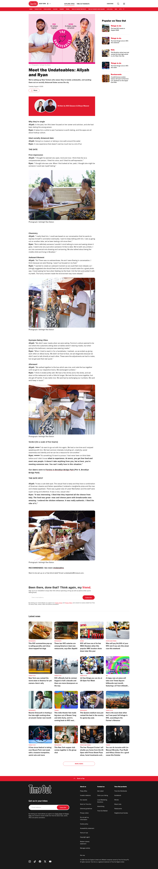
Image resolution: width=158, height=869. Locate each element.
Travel (67, 9)
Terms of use (84, 833)
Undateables (58, 568)
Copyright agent (85, 837)
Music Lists (117, 804)
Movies (116, 800)
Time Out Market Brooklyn (79, 9)
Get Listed (100, 791)
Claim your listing (102, 795)
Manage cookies (85, 848)
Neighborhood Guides (121, 813)
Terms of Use (58, 603)
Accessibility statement (87, 828)
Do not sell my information (84, 818)
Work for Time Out (85, 804)
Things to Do (38, 9)
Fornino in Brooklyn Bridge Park (60, 470)
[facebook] (40, 861)
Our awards (83, 800)
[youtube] (50, 861)
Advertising (100, 806)
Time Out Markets (83, 4)
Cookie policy (84, 824)
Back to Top (80, 778)
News (30, 9)
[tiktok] (35, 861)
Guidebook (117, 795)
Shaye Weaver (83, 106)
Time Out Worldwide (120, 791)
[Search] (118, 4)
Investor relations (85, 795)
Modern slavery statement (84, 843)
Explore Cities (69, 4)
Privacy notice (84, 813)
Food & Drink (47, 9)
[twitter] (45, 861)
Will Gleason (71, 106)
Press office (83, 791)
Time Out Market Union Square (96, 9)
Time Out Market (102, 811)
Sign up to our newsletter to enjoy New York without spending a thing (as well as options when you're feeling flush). (60, 591)
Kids (116, 9)
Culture (55, 9)
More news (79, 764)
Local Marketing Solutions (102, 801)
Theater (62, 9)
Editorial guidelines (86, 809)
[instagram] (30, 861)
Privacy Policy (68, 603)
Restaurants (118, 809)
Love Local (110, 9)
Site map (82, 855)
